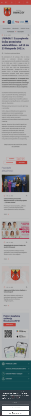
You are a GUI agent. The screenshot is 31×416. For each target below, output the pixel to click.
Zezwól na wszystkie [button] (15, 413)
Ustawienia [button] (15, 403)
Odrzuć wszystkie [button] (15, 408)
